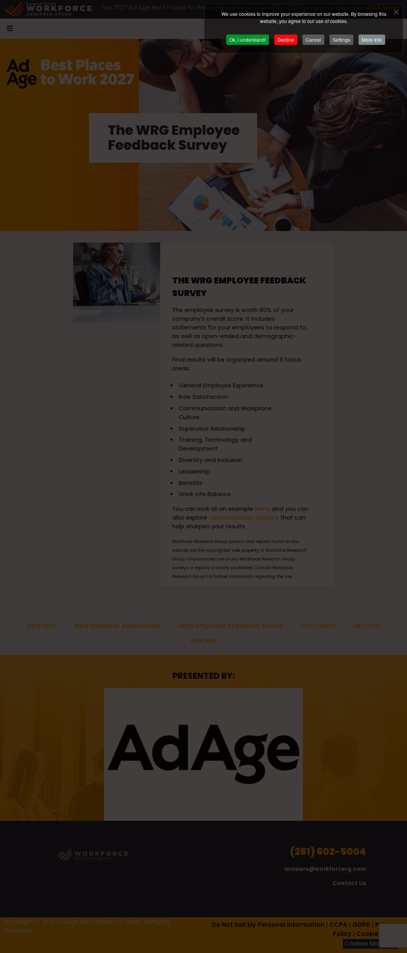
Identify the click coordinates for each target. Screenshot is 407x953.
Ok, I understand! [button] (247, 39)
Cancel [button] (313, 39)
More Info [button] (372, 39)
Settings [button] (341, 39)
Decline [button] (285, 39)
